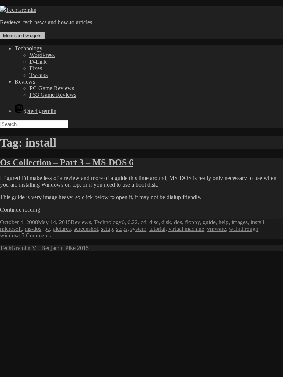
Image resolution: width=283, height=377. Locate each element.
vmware (216, 229)
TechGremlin (21, 10)
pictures (62, 229)
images (239, 222)
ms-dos (33, 229)
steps (121, 229)
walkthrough (243, 229)
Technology (28, 48)
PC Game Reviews (51, 88)
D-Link (38, 62)
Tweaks (38, 75)
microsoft (11, 229)
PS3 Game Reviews (52, 95)
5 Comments (36, 235)
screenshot (86, 229)
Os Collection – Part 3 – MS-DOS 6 (66, 162)
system (138, 229)
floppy (192, 222)
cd (143, 222)
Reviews (25, 81)
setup (107, 229)
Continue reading (20, 210)
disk (166, 222)
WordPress (42, 55)
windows (10, 235)
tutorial (157, 229)
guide (209, 222)
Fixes (35, 68)
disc (153, 222)
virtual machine (186, 229)
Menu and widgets (22, 35)
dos (178, 222)
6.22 (132, 222)
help (223, 222)
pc (47, 229)
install (257, 222)
